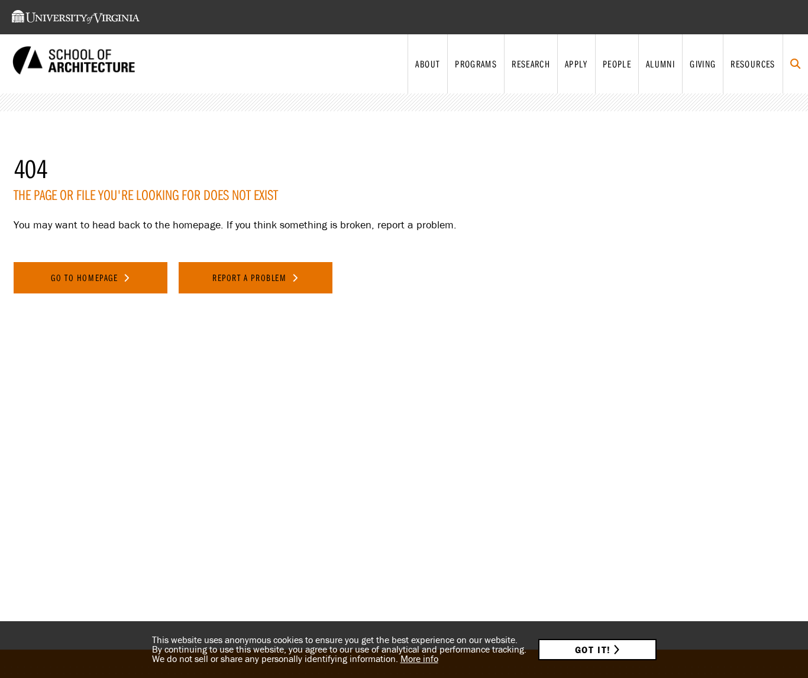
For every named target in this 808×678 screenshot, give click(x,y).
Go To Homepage (86, 277)
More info (419, 658)
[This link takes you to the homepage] (74, 64)
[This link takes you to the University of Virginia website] (76, 17)
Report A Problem (250, 277)
